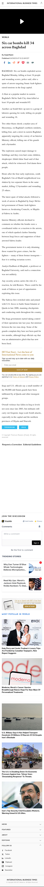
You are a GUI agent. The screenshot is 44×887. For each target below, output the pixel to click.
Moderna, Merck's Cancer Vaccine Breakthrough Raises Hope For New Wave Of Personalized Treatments (21, 689)
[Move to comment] (32, 62)
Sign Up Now (30, 606)
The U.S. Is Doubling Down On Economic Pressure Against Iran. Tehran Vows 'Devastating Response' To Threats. (19, 774)
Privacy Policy (33, 377)
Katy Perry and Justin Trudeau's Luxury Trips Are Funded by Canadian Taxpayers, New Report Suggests (21, 650)
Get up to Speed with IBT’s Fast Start (28, 601)
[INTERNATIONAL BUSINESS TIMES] (22, 3)
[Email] (28, 62)
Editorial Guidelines (32, 445)
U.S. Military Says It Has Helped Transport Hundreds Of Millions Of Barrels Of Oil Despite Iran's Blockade (22, 735)
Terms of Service (19, 377)
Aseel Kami (8, 55)
